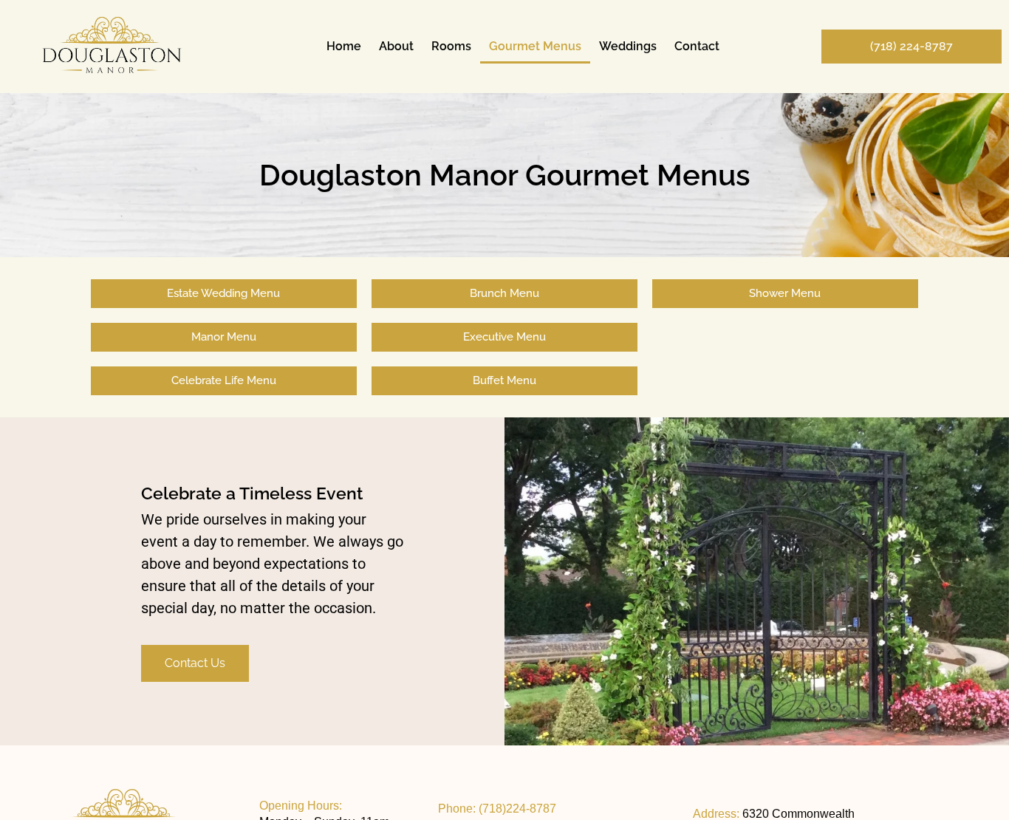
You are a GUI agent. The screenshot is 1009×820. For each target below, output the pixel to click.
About (396, 46)
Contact (696, 46)
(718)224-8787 (517, 808)
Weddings (628, 46)
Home (343, 46)
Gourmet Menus (535, 46)
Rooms (451, 46)
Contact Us (195, 663)
